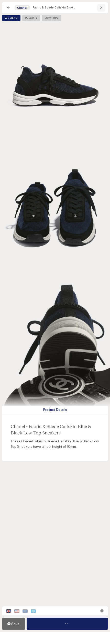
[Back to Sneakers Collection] (8, 7)
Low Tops (52, 18)
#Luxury (31, 18)
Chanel (18, 426)
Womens (11, 18)
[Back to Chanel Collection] (101, 8)
